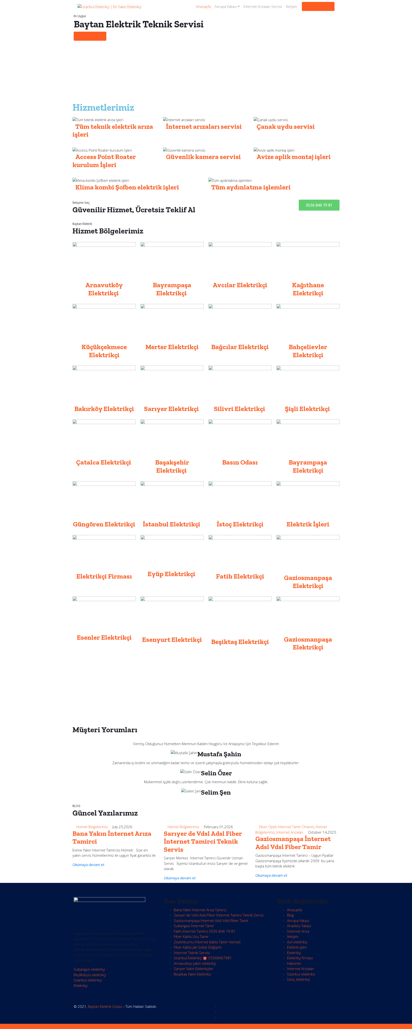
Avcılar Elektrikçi (240, 285)
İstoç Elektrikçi (240, 524)
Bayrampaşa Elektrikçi (308, 466)
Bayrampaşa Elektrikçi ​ (172, 289)
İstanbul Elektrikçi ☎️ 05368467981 (203, 957)
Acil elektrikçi (297, 942)
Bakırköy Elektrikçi (104, 409)
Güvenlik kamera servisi (203, 157)
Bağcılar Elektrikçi (240, 347)
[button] (319, 205)
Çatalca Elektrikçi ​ (104, 462)
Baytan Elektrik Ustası (105, 1006)
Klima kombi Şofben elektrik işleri (127, 187)
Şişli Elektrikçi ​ (308, 409)
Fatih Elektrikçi (240, 576)
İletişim (291, 6)
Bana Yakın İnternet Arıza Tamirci (200, 909)
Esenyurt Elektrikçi (172, 639)
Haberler (294, 963)
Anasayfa (203, 6)
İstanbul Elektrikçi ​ (172, 524)
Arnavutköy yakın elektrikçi (195, 963)
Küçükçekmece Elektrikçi (104, 351)
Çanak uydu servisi (286, 126)
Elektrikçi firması (300, 957)
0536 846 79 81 (318, 6)
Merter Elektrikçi (172, 347)
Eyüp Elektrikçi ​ (172, 574)
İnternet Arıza (298, 931)
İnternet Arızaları (289, 832)
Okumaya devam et (88, 864)
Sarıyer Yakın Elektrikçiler (193, 968)
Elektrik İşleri (308, 524)
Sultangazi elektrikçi (89, 969)
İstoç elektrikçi (298, 979)
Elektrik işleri (297, 947)
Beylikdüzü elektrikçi (90, 974)
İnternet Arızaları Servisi (262, 6)
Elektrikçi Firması (104, 576)
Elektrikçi (81, 985)
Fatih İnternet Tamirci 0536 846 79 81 (204, 931)
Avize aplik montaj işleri (294, 157)
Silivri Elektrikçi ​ (240, 409)
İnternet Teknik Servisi (192, 952)
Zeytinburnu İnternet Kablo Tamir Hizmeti (207, 942)
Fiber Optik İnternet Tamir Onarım (286, 826)
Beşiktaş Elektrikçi (240, 642)
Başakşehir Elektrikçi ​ (172, 466)
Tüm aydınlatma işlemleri (251, 187)
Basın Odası (240, 462)
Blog (290, 915)
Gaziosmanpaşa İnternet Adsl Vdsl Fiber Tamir (293, 843)
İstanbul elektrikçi (88, 980)
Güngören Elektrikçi (104, 524)
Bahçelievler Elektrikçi (308, 351)
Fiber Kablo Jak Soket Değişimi (197, 947)
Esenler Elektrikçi (104, 637)
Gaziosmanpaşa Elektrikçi (308, 582)
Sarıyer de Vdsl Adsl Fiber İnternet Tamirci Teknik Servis (203, 841)
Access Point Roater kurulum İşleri (104, 161)
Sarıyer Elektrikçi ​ (172, 409)
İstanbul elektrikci (301, 974)
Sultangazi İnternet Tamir (194, 925)
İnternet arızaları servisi (204, 126)
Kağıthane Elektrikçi (308, 289)
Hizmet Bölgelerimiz (92, 826)
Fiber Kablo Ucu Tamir (191, 936)
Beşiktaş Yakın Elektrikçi (192, 974)
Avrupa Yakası (226, 6)
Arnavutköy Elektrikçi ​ (104, 289)
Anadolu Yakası (299, 925)
